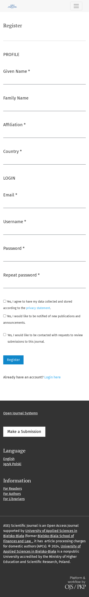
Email (10, 194)
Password (14, 248)
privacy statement (38, 308)
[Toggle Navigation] (76, 6)
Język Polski (12, 464)
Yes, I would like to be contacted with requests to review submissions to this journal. (45, 338)
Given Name (16, 71)
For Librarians (14, 499)
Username (14, 221)
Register (13, 360)
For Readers (12, 489)
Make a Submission (24, 431)
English (8, 459)
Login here (52, 377)
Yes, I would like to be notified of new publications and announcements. (41, 319)
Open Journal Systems (20, 413)
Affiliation (14, 124)
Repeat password (21, 275)
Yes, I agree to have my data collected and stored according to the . (37, 305)
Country (12, 151)
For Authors (12, 494)
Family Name (16, 98)
